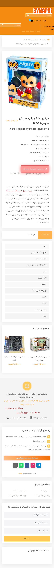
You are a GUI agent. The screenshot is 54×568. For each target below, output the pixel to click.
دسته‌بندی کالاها (49, 28)
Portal (20, 473)
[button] (16, 120)
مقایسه (13, 173)
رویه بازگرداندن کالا (42, 495)
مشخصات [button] (45, 235)
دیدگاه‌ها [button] (31, 235)
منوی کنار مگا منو (30, 31)
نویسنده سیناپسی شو (17, 495)
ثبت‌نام (38, 20)
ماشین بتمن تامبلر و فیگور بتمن (14, 358)
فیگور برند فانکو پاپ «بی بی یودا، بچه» (39, 358)
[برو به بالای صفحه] (15, 465)
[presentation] (48, 80)
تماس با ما (45, 491)
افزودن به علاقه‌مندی (34, 173)
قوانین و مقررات (19, 491)
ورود (44, 20)
